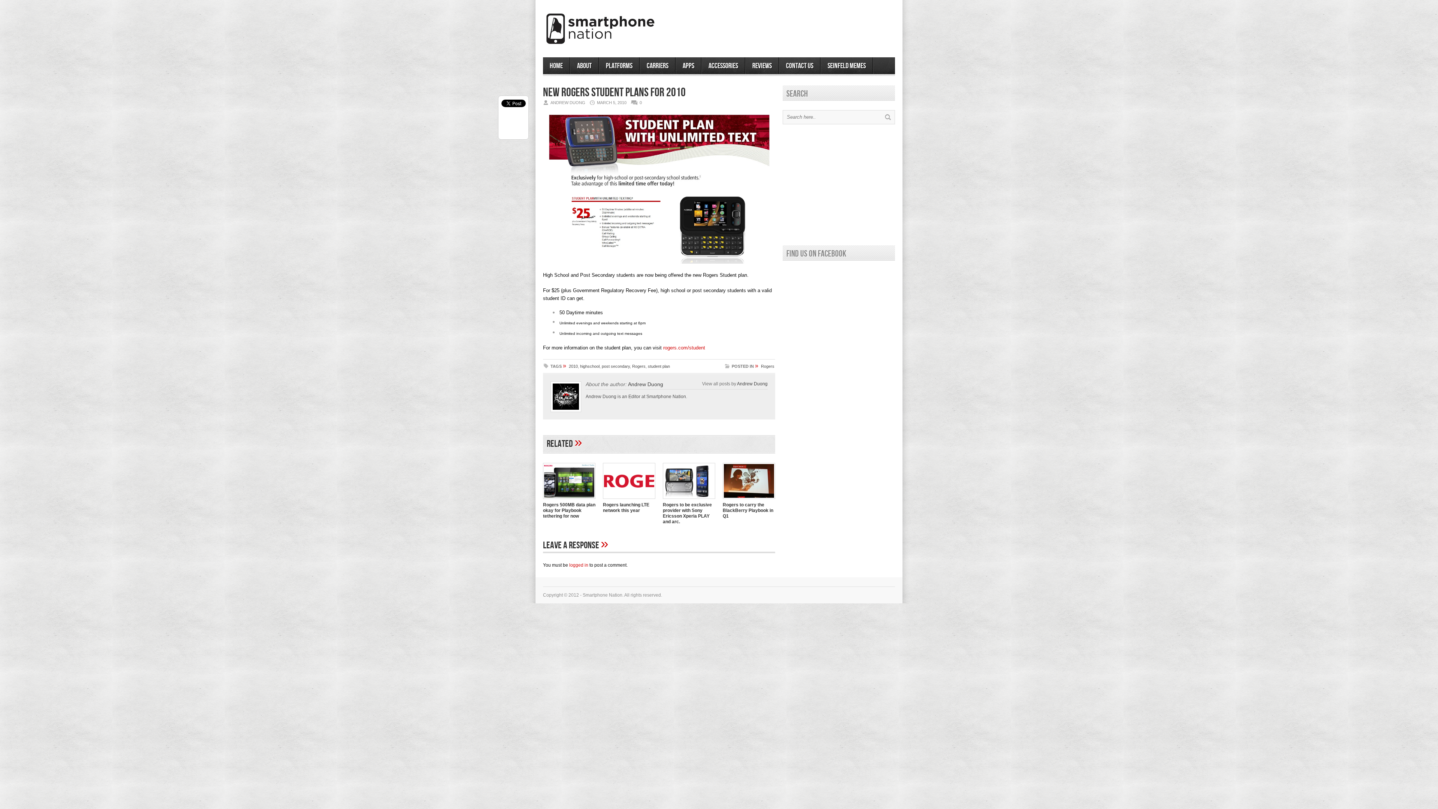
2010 (573, 366)
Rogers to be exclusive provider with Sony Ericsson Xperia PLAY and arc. (687, 513)
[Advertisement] (807, 26)
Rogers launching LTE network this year (626, 507)
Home (556, 65)
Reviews (762, 65)
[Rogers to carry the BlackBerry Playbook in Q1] (749, 499)
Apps (688, 65)
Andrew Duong (752, 383)
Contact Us (799, 65)
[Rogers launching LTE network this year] (629, 499)
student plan (659, 366)
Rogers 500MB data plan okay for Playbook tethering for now (569, 510)
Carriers (657, 65)
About (584, 65)
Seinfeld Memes (847, 65)
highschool (590, 366)
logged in (578, 565)
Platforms (619, 65)
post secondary (616, 366)
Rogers (639, 366)
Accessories (723, 65)
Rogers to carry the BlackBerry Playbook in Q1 (748, 510)
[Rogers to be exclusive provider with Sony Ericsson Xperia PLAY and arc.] (689, 499)
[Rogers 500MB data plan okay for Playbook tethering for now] (569, 499)
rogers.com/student (684, 348)
